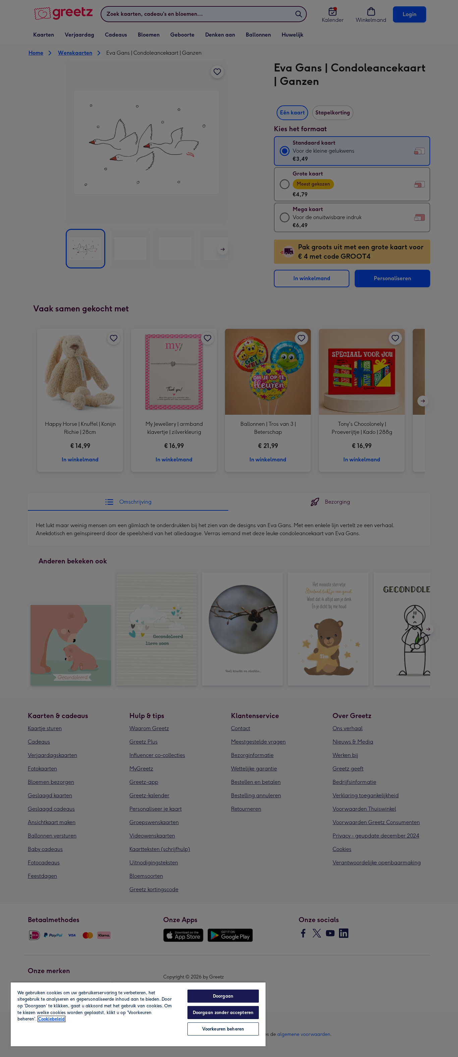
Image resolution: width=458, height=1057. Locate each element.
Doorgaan (223, 996)
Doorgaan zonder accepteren (223, 1012)
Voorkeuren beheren (223, 1028)
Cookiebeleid (51, 1018)
